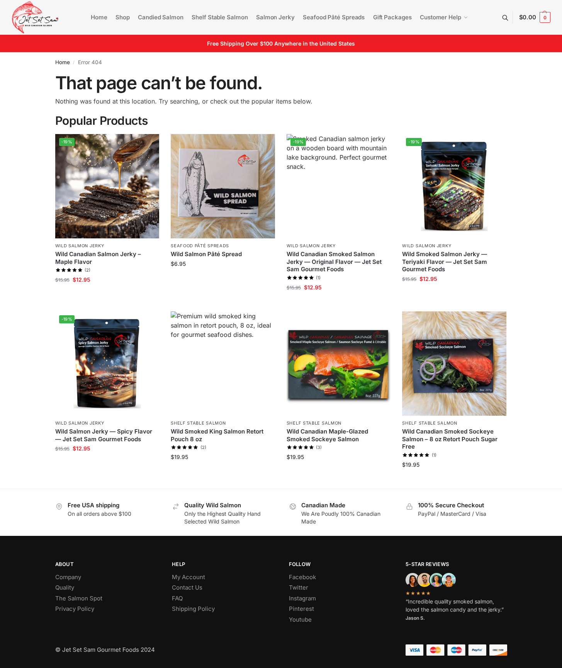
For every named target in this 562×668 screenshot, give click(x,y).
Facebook (302, 577)
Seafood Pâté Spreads (200, 245)
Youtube (300, 619)
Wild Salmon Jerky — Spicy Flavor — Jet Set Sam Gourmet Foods (103, 435)
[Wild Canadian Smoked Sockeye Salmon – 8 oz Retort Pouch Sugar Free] (454, 363)
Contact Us (187, 587)
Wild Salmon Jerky (79, 245)
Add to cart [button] (107, 295)
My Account (188, 577)
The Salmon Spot (78, 598)
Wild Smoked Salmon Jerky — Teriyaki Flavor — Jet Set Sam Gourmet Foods (444, 261)
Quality (64, 587)
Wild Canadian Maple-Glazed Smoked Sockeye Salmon (327, 435)
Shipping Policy (193, 608)
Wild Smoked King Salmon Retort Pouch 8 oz (217, 435)
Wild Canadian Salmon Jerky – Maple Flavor (98, 257)
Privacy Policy (74, 608)
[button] (534, 17)
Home (62, 62)
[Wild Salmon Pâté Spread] (223, 186)
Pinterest (301, 608)
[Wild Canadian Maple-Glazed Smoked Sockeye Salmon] (339, 363)
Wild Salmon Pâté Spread (206, 254)
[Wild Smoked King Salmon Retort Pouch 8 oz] (223, 363)
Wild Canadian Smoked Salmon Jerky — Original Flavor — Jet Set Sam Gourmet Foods (334, 261)
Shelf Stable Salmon (198, 423)
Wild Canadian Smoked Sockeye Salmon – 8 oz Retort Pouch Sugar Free (449, 439)
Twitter (298, 587)
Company (68, 577)
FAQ (177, 598)
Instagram (302, 598)
